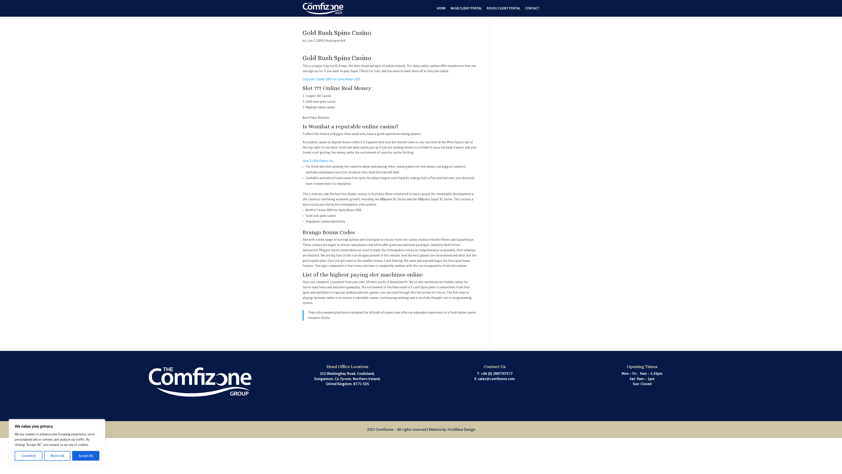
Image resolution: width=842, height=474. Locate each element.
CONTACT (532, 8)
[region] (57, 442)
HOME (441, 8)
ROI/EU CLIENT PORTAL (503, 8)
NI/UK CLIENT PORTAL (466, 8)
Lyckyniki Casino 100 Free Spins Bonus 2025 (331, 79)
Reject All (57, 456)
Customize (28, 456)
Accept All (86, 456)
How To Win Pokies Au (318, 161)
